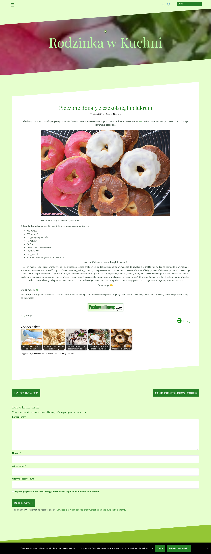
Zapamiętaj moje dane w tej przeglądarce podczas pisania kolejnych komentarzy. (57, 491)
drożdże (49, 353)
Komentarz (19, 416)
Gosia (108, 114)
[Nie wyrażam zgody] (207, 548)
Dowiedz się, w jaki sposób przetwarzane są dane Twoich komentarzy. (91, 509)
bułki (29, 353)
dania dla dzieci (38, 353)
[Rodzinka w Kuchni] (105, 32)
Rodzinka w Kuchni (105, 42)
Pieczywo (117, 114)
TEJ (24, 315)
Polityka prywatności (178, 548)
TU (140, 121)
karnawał (57, 353)
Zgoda (160, 548)
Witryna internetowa (23, 478)
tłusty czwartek (68, 353)
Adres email (19, 465)
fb (37, 289)
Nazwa (16, 453)
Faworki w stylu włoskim (26, 392)
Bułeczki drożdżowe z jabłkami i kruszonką (176, 392)
